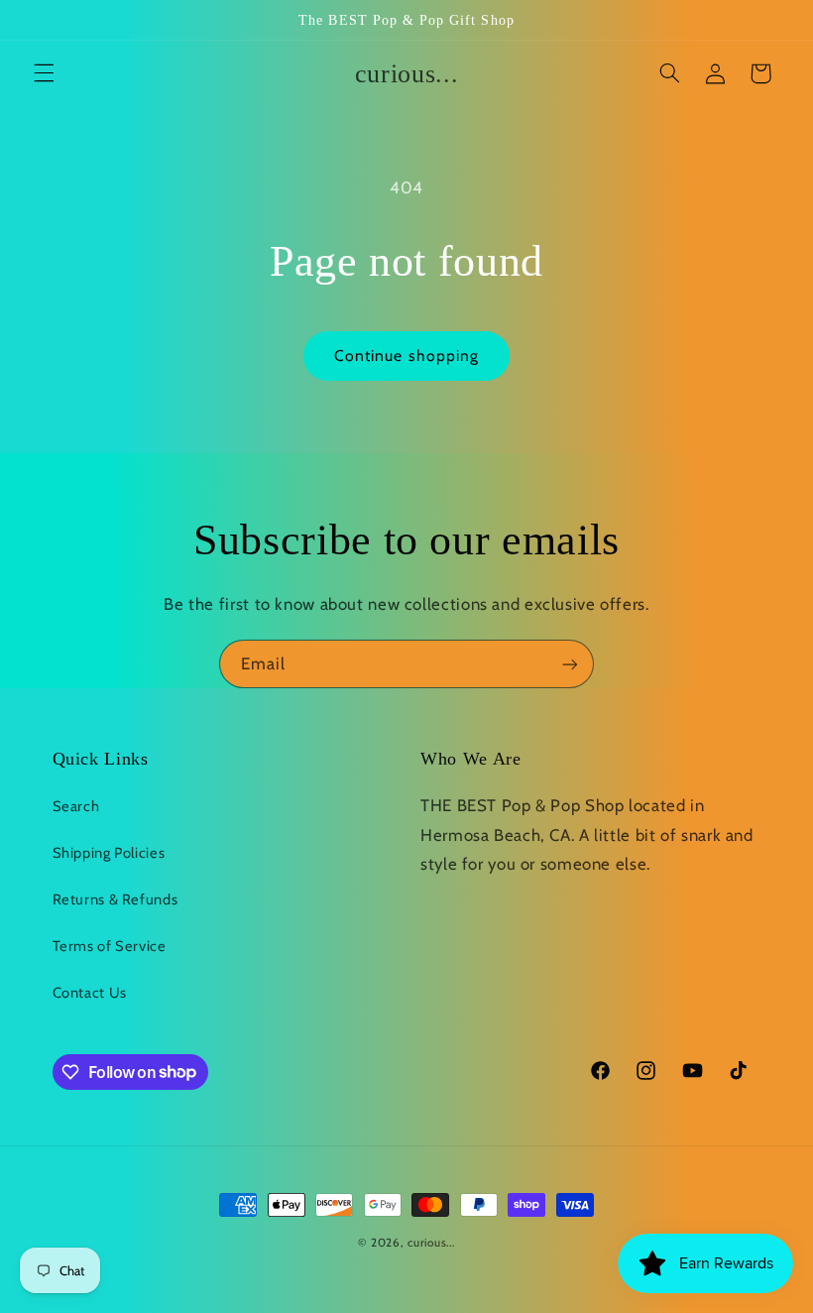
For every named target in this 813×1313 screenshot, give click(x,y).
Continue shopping (406, 355)
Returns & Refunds (115, 899)
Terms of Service (110, 946)
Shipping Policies (109, 853)
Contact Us (90, 993)
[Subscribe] (570, 664)
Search (76, 806)
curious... (430, 1243)
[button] (43, 73)
